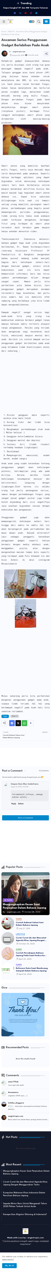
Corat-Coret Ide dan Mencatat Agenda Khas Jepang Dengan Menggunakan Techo (31, 939)
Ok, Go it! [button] (9, 1266)
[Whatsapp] (24, 723)
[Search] (39, 21)
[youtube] (25, 13)
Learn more (7, 1259)
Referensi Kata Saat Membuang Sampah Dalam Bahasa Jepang (32, 969)
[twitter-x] (20, 13)
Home (3, 32)
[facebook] (15, 13)
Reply (13, 804)
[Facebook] (12, 723)
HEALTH (11, 32)
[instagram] (31, 13)
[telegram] (36, 13)
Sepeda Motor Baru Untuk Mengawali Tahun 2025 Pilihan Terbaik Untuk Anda (25, 1205)
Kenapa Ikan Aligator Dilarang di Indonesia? (25, 1214)
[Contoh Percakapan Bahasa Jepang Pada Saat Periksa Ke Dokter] (7, 953)
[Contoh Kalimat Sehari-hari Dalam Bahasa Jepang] (7, 923)
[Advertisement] (25, 386)
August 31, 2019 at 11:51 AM (19, 787)
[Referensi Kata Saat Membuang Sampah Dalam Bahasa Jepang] (7, 968)
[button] (32, 21)
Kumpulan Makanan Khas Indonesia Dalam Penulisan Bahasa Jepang (24, 1194)
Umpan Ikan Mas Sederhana (24, 784)
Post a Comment (25, 818)
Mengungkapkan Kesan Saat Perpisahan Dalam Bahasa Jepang (26, 1172)
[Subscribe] (46, 21)
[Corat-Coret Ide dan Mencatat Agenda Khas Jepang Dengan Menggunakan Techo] (7, 938)
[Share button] (30, 723)
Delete (21, 804)
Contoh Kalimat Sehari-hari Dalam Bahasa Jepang (29, 924)
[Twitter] (18, 723)
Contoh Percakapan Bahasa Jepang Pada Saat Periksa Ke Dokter (30, 954)
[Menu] (4, 21)
